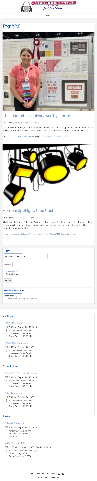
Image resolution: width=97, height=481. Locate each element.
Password (8, 264)
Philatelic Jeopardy (13, 393)
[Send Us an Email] (59, 474)
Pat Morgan (29, 217)
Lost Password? (10, 271)
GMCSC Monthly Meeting (17, 323)
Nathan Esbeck (33, 122)
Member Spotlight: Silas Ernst (28, 210)
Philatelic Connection (15, 423)
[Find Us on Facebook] (63, 474)
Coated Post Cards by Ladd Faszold (22, 298)
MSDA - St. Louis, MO (15, 443)
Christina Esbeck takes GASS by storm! (36, 115)
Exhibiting (45, 136)
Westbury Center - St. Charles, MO (24, 450)
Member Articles (16, 136)
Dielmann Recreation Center (21, 330)
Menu (48, 16)
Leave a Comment (62, 136)
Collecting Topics (28, 234)
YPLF (52, 136)
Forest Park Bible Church (20, 430)
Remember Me (11, 274)
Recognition (29, 136)
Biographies (15, 234)
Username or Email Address (15, 256)
